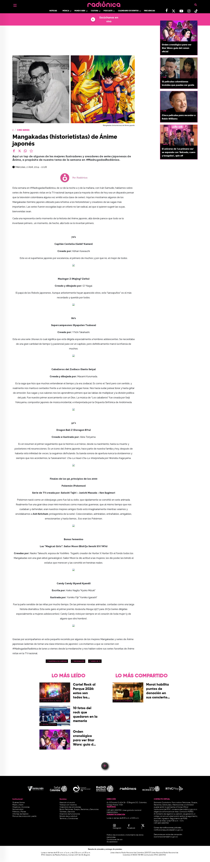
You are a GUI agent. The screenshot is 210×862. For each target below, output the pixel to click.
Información (79, 661)
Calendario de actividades (70, 807)
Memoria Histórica (49, 724)
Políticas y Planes (19, 812)
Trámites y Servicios (67, 812)
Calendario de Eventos (128, 11)
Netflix (165, 144)
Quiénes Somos (18, 802)
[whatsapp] (25, 150)
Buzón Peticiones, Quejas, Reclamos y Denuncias (79, 809)
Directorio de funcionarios (70, 814)
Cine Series (23, 130)
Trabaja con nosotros (68, 805)
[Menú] (15, 5)
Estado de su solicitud (68, 816)
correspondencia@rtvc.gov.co (184, 809)
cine (164, 40)
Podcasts (108, 11)
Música (66, 11)
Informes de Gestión (20, 814)
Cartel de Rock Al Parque (51, 701)
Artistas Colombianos (123, 701)
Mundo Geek (79, 11)
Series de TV (96, 661)
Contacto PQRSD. (186, 812)
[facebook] (13, 150)
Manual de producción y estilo (24, 816)
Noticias (53, 11)
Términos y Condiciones (69, 818)
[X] (19, 150)
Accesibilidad (112, 842)
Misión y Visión (17, 805)
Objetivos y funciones (21, 807)
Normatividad (17, 809)
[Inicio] (103, 3)
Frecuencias (149, 11)
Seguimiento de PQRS (178, 818)
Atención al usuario (67, 802)
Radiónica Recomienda (58, 661)
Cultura (94, 11)
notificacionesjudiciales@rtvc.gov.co (168, 830)
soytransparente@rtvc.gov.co (166, 837)
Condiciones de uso (114, 839)
